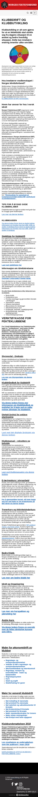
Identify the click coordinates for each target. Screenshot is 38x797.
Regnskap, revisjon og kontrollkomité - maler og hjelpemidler (16, 673)
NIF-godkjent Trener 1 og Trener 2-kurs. (18, 526)
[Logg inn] (31, 13)
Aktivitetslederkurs (8, 538)
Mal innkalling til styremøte (17, 701)
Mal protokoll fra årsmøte (16, 711)
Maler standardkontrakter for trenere (21, 713)
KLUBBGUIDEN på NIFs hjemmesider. (15, 98)
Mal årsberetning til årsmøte (17, 709)
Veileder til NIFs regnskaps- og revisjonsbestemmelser (18, 665)
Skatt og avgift (12, 681)
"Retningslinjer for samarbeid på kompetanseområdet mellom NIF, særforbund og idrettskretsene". (18, 196)
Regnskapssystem (13, 677)
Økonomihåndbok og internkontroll (20, 669)
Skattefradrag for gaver (15, 683)
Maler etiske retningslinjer (16, 715)
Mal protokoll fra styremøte (17, 703)
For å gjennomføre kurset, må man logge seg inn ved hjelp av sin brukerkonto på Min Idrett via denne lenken (19, 502)
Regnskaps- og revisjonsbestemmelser (15, 661)
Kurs (8, 679)
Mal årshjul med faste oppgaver (19, 717)
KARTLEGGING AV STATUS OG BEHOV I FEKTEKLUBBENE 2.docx (16, 753)
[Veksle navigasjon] (34, 13)
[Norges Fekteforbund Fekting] (19, 5)
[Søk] (27, 13)
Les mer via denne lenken (12, 214)
